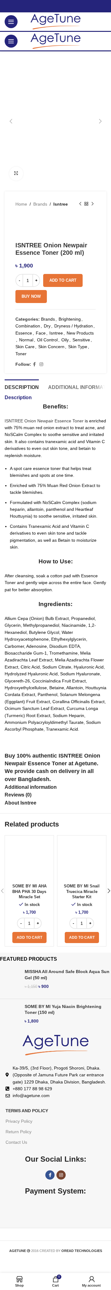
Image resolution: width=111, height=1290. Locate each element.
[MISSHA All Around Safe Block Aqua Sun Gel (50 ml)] (10, 981)
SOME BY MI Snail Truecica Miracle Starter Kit (82, 891)
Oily (65, 339)
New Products (80, 333)
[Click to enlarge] (16, 174)
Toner (21, 353)
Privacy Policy (19, 1121)
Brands (40, 204)
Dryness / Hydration (73, 325)
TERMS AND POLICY (27, 1110)
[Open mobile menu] (11, 21)
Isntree (60, 204)
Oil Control (47, 339)
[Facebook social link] (34, 364)
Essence (23, 333)
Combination (27, 325)
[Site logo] (56, 21)
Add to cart (62, 280)
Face (41, 333)
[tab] (22, 386)
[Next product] (92, 204)
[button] (29, 937)
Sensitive (81, 339)
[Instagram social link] (41, 364)
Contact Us (16, 1142)
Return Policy (18, 1131)
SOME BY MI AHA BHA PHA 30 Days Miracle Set (29, 891)
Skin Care (25, 346)
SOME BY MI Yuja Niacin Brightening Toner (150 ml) (63, 1009)
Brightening (70, 319)
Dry (47, 325)
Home (21, 204)
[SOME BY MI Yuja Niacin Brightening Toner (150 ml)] (10, 1016)
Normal (26, 339)
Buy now (31, 296)
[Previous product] (80, 204)
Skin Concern (51, 346)
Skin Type (77, 346)
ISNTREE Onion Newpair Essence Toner (44, 420)
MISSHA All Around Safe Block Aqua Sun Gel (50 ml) (67, 974)
